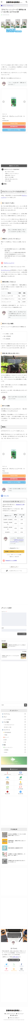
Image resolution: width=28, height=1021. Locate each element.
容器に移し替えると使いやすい (11, 179)
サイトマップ (20, 1013)
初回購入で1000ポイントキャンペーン (14, 551)
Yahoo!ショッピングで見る (14, 129)
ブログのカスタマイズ (15, 724)
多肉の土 (20, 779)
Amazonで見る (14, 123)
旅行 (15, 739)
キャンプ (15, 737)
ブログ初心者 (20, 788)
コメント (4, 611)
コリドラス (7, 779)
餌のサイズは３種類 (9, 177)
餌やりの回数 (8, 181)
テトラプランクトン (5, 270)
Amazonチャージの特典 (11, 560)
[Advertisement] (14, 49)
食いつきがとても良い (9, 171)
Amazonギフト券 (20, 504)
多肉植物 (15, 749)
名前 (3, 628)
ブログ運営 (15, 722)
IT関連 (14, 734)
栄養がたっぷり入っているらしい (12, 173)
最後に (5, 183)
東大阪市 (7, 784)
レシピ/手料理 (14, 719)
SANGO (7, 788)
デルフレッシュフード (9, 262)
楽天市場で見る (14, 126)
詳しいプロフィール (13, 959)
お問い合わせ (20, 774)
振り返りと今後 (14, 727)
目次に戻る (6, 495)
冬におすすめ (20, 793)
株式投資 (20, 784)
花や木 (14, 752)
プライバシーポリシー (14, 1017)
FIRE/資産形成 (15, 732)
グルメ (15, 716)
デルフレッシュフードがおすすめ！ (12, 169)
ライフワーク (15, 729)
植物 (15, 744)
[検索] (25, 705)
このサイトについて (7, 774)
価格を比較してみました (10, 175)
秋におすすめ (7, 793)
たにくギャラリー (15, 747)
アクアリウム (15, 714)
